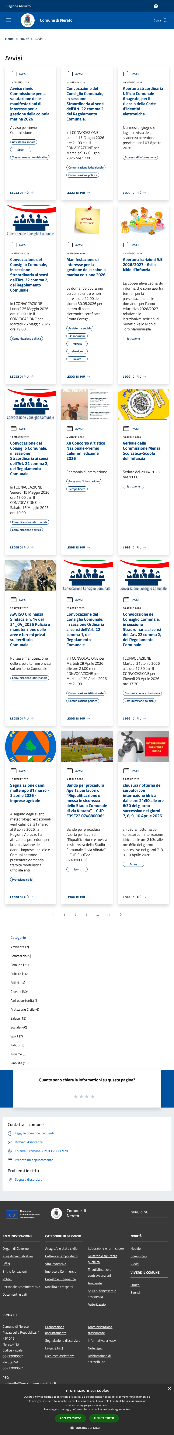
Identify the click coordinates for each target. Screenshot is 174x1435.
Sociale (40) (18, 1027)
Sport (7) (16, 1036)
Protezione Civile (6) (24, 1009)
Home (9, 38)
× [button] (169, 1388)
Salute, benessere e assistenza (102, 1293)
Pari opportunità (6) (24, 1000)
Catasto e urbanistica (60, 1279)
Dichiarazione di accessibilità (99, 1358)
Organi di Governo (16, 1248)
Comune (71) (19, 964)
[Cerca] (165, 20)
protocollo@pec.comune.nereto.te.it (29, 1383)
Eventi (135, 1292)
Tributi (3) (17, 1045)
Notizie (135, 1248)
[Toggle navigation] (8, 20)
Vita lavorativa (55, 1263)
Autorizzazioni (98, 1304)
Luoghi (135, 1284)
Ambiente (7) (19, 946)
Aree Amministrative (18, 1256)
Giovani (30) (19, 991)
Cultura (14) (19, 973)
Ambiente (95, 1283)
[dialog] (87, 1409)
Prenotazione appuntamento (55, 1329)
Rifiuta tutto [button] (104, 1418)
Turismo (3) (18, 1054)
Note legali (95, 1348)
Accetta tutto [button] (70, 1418)
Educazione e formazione (106, 1248)
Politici (7, 1279)
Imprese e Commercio (60, 1271)
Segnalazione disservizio (62, 1340)
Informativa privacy (102, 1340)
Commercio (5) (20, 955)
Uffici (6, 1263)
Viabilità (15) (19, 1062)
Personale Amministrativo (21, 1286)
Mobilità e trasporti (59, 1286)
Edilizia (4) (17, 982)
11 (109, 914)
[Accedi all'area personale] (156, 6)
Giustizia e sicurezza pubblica (102, 1258)
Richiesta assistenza (59, 1355)
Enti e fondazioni (15, 1271)
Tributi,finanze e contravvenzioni (99, 1272)
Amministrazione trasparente (100, 1329)
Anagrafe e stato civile (61, 1248)
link (128, 1409)
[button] (87, 1428)
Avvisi (22, 74)
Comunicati (138, 1256)
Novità (24, 38)
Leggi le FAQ (54, 1348)
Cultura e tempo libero (61, 1256)
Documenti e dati (15, 1294)
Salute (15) (18, 1018)
